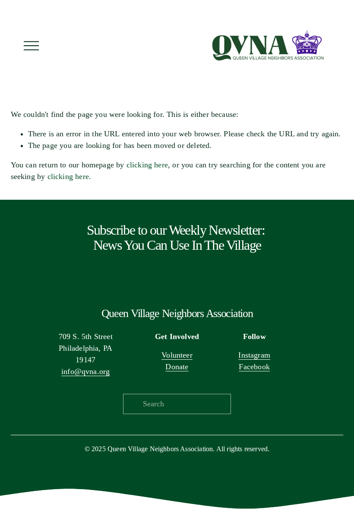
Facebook (254, 366)
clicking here (147, 164)
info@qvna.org (85, 371)
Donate (176, 366)
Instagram (254, 355)
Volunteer (177, 355)
